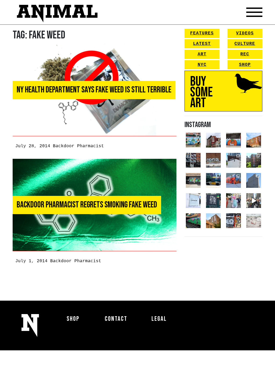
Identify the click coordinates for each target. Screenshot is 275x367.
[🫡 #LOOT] (213, 180)
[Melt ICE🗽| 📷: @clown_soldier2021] (213, 200)
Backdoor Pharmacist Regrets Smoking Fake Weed (87, 205)
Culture (244, 43)
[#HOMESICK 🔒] (233, 160)
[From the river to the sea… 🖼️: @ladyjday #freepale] (193, 140)
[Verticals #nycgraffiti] (253, 140)
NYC (202, 64)
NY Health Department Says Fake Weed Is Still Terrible (94, 90)
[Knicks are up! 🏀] (233, 180)
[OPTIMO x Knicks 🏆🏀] (253, 160)
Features (202, 33)
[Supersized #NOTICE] (213, 160)
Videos (245, 33)
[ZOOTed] (253, 180)
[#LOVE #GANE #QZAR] (193, 160)
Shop (245, 64)
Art (202, 54)
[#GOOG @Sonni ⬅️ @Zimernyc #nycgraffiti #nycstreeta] (233, 220)
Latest (202, 43)
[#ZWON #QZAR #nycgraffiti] (213, 220)
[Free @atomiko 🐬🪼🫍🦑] (233, 140)
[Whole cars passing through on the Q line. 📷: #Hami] (193, 220)
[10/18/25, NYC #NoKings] (233, 200)
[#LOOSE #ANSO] (213, 140)
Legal (159, 319)
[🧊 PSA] (193, 200)
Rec (244, 54)
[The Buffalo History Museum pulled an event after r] (253, 220)
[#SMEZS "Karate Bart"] (193, 180)
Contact (116, 319)
